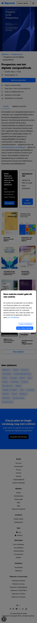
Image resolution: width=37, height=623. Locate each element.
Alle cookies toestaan (24, 328)
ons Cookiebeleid (13, 317)
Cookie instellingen (25, 324)
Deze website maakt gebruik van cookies (17, 295)
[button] (4, 619)
